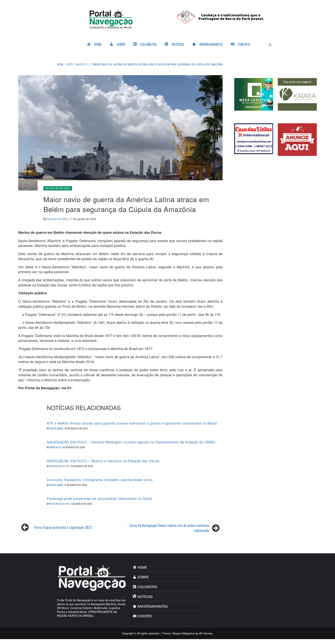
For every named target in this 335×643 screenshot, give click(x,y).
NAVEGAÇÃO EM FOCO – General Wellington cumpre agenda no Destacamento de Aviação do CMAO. (131, 441)
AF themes (205, 633)
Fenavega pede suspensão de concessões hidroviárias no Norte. (100, 498)
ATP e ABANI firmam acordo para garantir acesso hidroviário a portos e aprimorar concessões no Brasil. (132, 423)
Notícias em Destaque (57, 188)
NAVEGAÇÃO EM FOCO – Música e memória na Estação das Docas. (103, 460)
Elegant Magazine (184, 633)
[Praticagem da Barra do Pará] (224, 16)
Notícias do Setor (58, 219)
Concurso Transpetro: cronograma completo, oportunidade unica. (100, 479)
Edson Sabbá (57, 428)
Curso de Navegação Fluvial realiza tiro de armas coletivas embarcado (169, 528)
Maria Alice (56, 447)
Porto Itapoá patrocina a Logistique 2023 (63, 527)
